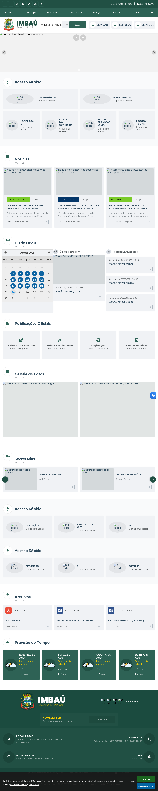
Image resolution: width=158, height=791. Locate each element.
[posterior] (49, 253)
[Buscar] (77, 24)
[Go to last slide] (4, 52)
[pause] (83, 37)
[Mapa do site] (35, 4)
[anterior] (5, 253)
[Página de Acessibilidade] (41, 4)
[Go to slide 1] (79, 70)
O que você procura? (51, 25)
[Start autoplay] (76, 37)
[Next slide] (154, 52)
